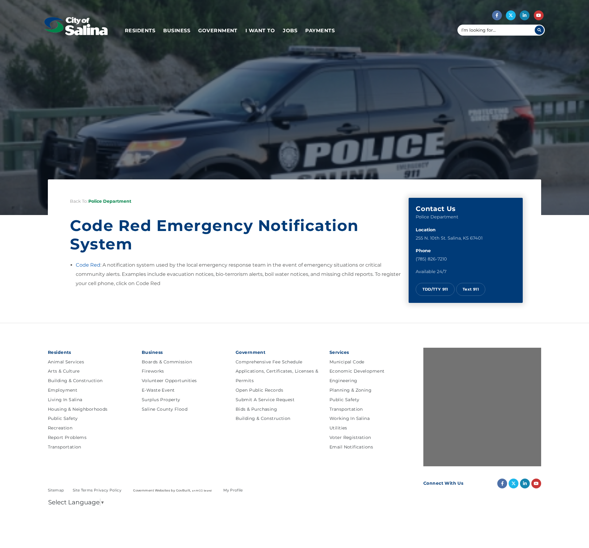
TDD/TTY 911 (435, 289)
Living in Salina (65, 399)
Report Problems (67, 437)
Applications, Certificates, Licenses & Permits (277, 375)
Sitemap (56, 490)
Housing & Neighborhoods (78, 409)
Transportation (64, 447)
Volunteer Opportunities (169, 380)
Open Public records (259, 390)
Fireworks (153, 371)
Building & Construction (75, 380)
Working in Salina (349, 418)
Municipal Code (346, 362)
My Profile (233, 490)
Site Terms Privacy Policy (97, 490)
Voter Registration (350, 437)
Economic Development (356, 371)
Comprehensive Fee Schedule (269, 362)
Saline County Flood (164, 409)
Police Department (109, 201)
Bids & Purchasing (256, 409)
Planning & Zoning (350, 390)
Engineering (343, 380)
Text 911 (471, 289)
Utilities (338, 428)
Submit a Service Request (265, 399)
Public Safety (63, 418)
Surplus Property (161, 399)
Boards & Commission (167, 362)
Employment (62, 390)
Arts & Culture (64, 371)
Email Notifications (351, 447)
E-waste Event (158, 390)
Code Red (88, 265)
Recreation (60, 428)
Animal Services (66, 362)
